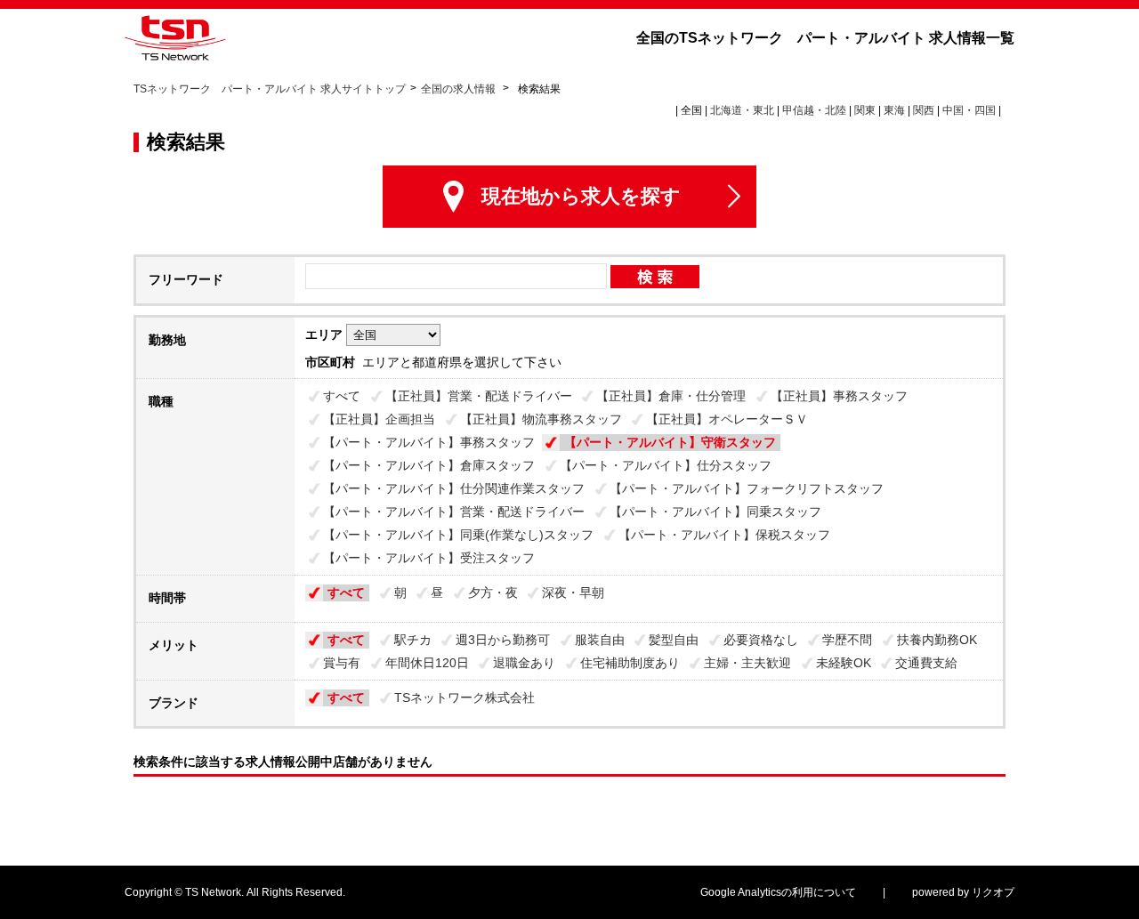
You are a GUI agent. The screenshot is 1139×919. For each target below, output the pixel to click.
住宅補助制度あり (630, 663)
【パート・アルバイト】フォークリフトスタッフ (747, 488)
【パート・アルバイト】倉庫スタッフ (429, 465)
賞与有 (341, 663)
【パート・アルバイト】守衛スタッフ (670, 442)
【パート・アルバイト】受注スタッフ (429, 558)
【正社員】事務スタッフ (839, 396)
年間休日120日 (427, 663)
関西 (923, 110)
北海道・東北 (742, 110)
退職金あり (524, 663)
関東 (865, 110)
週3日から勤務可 (503, 640)
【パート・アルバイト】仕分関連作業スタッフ (454, 488)
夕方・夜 (493, 592)
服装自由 (600, 640)
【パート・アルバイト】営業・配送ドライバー (454, 511)
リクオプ (993, 892)
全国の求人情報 (459, 89)
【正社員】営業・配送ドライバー (478, 396)
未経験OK (843, 663)
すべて (341, 396)
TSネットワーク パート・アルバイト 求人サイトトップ (269, 89)
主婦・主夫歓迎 (747, 663)
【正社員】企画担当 (379, 419)
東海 (894, 110)
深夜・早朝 (573, 592)
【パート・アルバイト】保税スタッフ (724, 535)
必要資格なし (760, 640)
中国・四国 (969, 110)
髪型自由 (674, 640)
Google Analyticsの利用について (778, 892)
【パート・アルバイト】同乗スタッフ (715, 511)
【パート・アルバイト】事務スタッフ (429, 442)
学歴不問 (847, 640)
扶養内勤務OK (937, 640)
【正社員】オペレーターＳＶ (727, 419)
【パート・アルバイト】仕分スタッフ (665, 465)
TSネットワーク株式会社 (464, 697)
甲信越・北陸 (814, 110)
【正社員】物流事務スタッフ (541, 419)
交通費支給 (926, 663)
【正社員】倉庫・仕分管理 (671, 396)
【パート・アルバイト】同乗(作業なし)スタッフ (458, 535)
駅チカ (413, 640)
